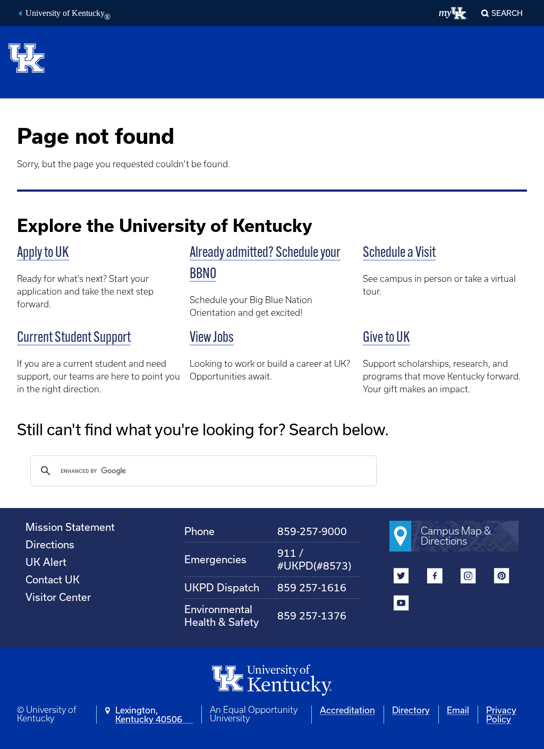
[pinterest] (502, 578)
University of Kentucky (68, 14)
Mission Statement (70, 527)
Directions (50, 544)
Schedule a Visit (399, 253)
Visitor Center (58, 597)
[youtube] (401, 605)
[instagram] (468, 578)
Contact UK (53, 579)
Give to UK (386, 338)
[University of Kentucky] (34, 58)
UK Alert (46, 562)
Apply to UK (43, 253)
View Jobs (212, 338)
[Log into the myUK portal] (453, 13)
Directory (411, 710)
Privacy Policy (501, 714)
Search (507, 13)
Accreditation (347, 710)
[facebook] (435, 578)
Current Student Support (74, 338)
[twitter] (401, 578)
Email (458, 710)
